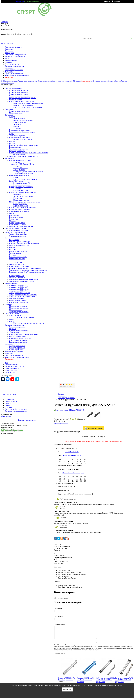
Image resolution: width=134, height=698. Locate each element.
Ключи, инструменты (17, 223)
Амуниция (9, 51)
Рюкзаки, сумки (15, 147)
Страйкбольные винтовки (18, 92)
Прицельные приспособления (20, 338)
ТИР (2, 81)
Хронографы (13, 219)
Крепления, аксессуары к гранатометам (27, 107)
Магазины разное (15, 310)
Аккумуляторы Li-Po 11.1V (19, 285)
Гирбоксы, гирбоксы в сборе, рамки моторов (25, 268)
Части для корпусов (20, 204)
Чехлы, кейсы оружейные (18, 234)
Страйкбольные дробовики (19, 96)
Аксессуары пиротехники (18, 230)
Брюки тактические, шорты (23, 120)
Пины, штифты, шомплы (18, 225)
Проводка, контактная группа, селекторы (24, 243)
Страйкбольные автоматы (18, 90)
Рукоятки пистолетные (21, 185)
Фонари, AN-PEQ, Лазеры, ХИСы (21, 164)
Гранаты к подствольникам (23, 105)
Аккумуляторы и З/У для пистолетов (22, 296)
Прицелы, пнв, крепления (14, 66)
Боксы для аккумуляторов (18, 302)
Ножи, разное (14, 215)
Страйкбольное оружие (13, 47)
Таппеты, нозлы (15, 253)
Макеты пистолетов (16, 113)
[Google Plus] (67, 538)
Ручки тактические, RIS (21, 183)
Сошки (11, 213)
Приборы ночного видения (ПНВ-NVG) (23, 334)
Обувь (11, 134)
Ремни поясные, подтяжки (18, 149)
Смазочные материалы (17, 278)
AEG (15, 260)
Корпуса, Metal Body (20, 206)
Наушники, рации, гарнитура (19, 209)
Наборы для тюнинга (16, 276)
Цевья (15, 177)
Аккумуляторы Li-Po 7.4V (18, 287)
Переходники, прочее (21, 200)
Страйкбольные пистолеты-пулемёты (22, 98)
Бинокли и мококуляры (17, 336)
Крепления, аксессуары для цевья (25, 179)
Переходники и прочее (17, 300)
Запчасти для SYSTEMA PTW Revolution (24, 279)
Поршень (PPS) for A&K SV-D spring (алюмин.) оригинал (85, 680)
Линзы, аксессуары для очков (23, 317)
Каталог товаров (7, 43)
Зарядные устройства (16, 298)
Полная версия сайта (31, 1)
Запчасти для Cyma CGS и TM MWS (22, 281)
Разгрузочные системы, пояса (19, 137)
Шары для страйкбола (17, 348)
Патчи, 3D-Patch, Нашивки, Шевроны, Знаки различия (28, 153)
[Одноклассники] (61, 538)
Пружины (12, 255)
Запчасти (8, 58)
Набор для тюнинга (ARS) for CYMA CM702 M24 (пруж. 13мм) (105, 680)
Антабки (16, 162)
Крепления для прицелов (18, 342)
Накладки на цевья (16, 217)
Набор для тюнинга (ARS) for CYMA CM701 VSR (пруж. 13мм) (124, 680)
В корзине (4, 22)
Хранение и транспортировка (15, 56)
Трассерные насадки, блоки (23, 196)
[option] (67, 673)
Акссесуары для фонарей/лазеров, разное (28, 172)
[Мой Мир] (64, 538)
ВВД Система (14, 240)
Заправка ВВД (70, 81)
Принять (67, 689)
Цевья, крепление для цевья (19, 175)
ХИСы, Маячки (19, 170)
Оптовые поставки (11, 81)
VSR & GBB (17, 262)
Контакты (10, 83)
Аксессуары (9, 53)
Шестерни (13, 249)
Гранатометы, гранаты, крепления (21, 101)
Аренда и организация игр (27, 81)
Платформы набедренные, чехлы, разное (23, 145)
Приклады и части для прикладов (21, 187)
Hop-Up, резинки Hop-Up (18, 257)
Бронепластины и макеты (22, 139)
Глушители (17, 194)
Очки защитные (15, 315)
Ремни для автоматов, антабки (20, 160)
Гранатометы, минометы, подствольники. (28, 103)
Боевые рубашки (19, 118)
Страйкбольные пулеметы (18, 94)
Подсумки (13, 141)
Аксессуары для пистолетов (19, 211)
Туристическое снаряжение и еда (17, 75)
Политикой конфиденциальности (111, 685)
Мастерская (104, 81)
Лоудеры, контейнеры (17, 346)
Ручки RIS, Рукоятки (16, 181)
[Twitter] (58, 538)
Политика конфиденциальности (16, 409)
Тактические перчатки (17, 136)
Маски (11, 319)
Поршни (12, 247)
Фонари (16, 166)
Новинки (78, 81)
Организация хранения (17, 236)
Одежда (12, 117)
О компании (19, 1)
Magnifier (12, 329)
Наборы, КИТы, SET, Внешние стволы (23, 207)
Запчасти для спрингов (17, 274)
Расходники (9, 68)
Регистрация (117, 1)
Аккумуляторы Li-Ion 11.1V (19, 289)
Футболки (17, 128)
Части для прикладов (20, 190)
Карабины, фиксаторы (17, 151)
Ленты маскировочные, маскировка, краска (24, 156)
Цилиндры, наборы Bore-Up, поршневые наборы (26, 272)
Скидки (8, 403)
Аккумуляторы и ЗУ (12, 60)
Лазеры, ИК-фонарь (20, 168)
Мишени (12, 221)
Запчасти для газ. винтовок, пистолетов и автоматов (28, 270)
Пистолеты (9, 49)
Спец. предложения (44, 81)
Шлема (11, 321)
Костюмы (16, 126)
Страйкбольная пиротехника (15, 55)
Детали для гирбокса (16, 264)
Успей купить (95, 81)
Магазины (8, 62)
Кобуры (12, 143)
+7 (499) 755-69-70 (72, 452)
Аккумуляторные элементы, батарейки (23, 295)
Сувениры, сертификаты (14, 73)
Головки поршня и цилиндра (19, 242)
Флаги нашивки (19, 154)
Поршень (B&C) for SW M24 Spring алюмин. (66, 679)
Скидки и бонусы (114, 81)
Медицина (9, 72)
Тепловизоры (14, 332)
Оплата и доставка (11, 401)
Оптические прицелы (17, 327)
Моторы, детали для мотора (19, 245)
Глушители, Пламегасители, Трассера (22, 192)
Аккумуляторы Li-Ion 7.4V (18, 291)
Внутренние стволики (17, 259)
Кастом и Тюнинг (15, 100)
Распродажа (9, 77)
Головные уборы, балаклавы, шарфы (22, 132)
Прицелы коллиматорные (18, 331)
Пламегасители (18, 198)
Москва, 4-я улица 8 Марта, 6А (72, 455)
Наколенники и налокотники (19, 130)
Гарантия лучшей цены (61, 423)
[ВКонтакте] (55, 538)
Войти (108, 1)
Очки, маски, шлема (12, 64)
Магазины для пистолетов (18, 308)
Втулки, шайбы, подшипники (19, 266)
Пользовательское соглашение (16, 411)
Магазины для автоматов (18, 306)
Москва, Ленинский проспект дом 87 (73, 473)
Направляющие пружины (18, 251)
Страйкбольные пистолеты (19, 111)
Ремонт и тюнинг (58, 81)
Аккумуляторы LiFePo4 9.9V (19, 293)
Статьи (7, 405)
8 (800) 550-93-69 (12, 32)
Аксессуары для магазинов (18, 312)
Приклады (17, 189)
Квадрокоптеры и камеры (14, 70)
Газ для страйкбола (16, 349)
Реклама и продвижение (27, 420)
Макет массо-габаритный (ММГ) (21, 226)
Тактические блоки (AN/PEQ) (24, 173)
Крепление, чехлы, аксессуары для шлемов (28, 323)
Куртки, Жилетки (19, 122)
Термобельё (17, 124)
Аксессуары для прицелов (18, 340)
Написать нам (6, 416)
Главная (61, 394)
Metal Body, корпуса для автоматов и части (24, 202)
